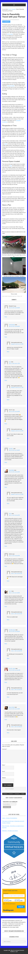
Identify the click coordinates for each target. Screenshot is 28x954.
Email (3, 771)
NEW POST (14, 296)
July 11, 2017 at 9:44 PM (14, 515)
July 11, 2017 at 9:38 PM (16, 650)
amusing (10, 296)
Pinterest (11, 793)
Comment (4, 749)
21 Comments (6, 21)
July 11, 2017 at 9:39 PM (16, 689)
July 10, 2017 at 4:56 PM (14, 631)
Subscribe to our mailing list (10, 801)
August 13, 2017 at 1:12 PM (17, 430)
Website (4, 777)
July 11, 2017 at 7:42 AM (14, 592)
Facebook (5, 793)
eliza (10, 361)
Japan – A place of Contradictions (9, 818)
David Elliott (11, 470)
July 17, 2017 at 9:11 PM (14, 363)
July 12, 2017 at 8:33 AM (14, 471)
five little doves (12, 629)
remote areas (10, 34)
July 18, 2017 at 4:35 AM (14, 307)
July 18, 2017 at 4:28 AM (14, 326)
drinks (6, 144)
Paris (11, 165)
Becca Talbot (11, 707)
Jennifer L (11, 448)
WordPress (12, 951)
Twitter (22, 793)
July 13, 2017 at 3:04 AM (14, 411)
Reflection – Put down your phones (10, 830)
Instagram (17, 793)
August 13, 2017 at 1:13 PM (17, 494)
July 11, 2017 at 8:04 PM (14, 555)
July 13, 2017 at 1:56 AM (14, 450)
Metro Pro (13, 950)
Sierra (10, 513)
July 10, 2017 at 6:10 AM (14, 708)
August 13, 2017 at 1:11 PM (17, 387)
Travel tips (19, 296)
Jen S (10, 591)
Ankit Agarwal (12, 324)
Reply (6, 316)
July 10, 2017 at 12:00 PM (14, 670)
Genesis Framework (20, 950)
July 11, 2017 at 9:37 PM (16, 573)
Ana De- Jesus (12, 668)
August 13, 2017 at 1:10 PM (17, 344)
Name (3, 765)
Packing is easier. (11, 85)
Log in (16, 951)
